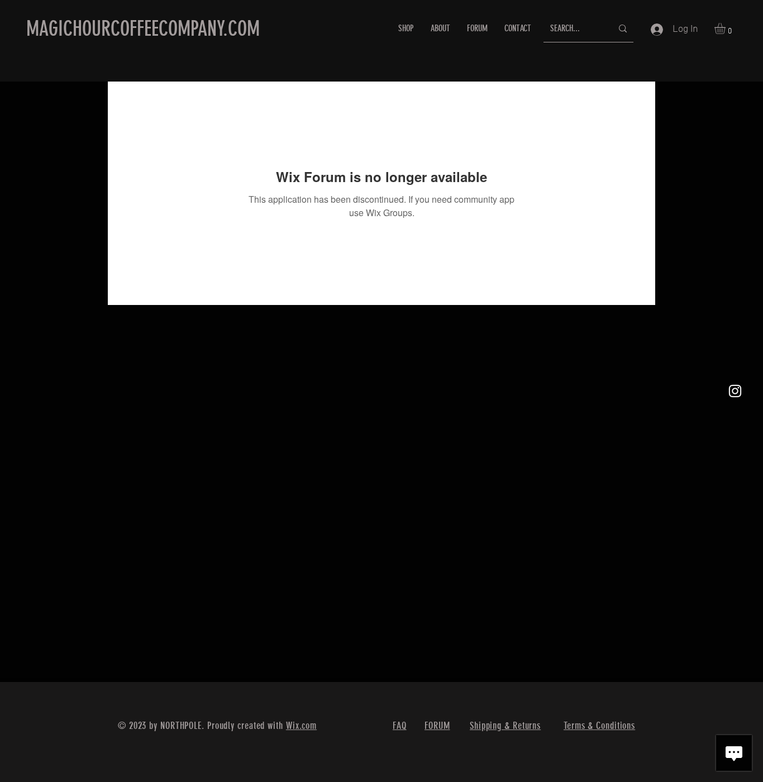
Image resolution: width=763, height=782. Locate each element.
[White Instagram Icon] (735, 391)
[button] (726, 28)
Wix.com (301, 725)
